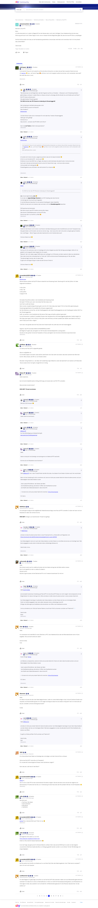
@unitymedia (26, 590)
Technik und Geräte (39, 20)
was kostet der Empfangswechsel (28, 435)
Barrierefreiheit (30, 902)
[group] (70, 48)
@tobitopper (23, 111)
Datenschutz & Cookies (49, 902)
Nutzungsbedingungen (39, 902)
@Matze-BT (23, 431)
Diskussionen (61, 2)
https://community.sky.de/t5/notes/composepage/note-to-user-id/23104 (38, 537)
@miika (21, 821)
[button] (21, 132)
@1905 (21, 780)
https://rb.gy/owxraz (53, 492)
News (53, 2)
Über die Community (44, 2)
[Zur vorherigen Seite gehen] (37, 896)
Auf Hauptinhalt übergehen (6, 0)
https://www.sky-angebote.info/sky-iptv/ (30, 838)
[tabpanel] (49, 481)
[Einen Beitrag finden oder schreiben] (80, 9)
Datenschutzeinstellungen (60, 902)
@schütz (24, 73)
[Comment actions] (82, 67)
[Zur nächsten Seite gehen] (62, 896)
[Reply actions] (81, 90)
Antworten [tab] (19, 63)
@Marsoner (26, 721)
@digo (21, 185)
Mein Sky (17, 902)
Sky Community (19, 20)
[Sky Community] (23, 2)
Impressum (73, 902)
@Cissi (29, 657)
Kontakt (68, 902)
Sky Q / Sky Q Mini (50, 20)
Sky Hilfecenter (23, 902)
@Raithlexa (24, 530)
